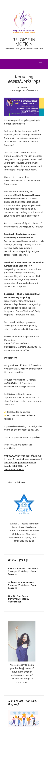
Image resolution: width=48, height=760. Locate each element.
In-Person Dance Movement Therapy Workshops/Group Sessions (23, 571)
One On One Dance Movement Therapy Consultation (18, 599)
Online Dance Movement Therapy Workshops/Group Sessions (22, 585)
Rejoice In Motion (24, 42)
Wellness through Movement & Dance (24, 48)
